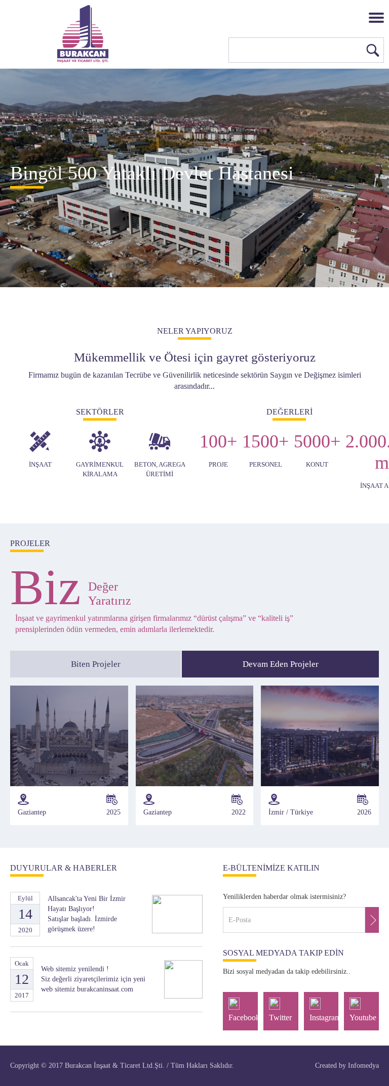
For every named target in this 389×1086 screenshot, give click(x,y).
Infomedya (363, 1065)
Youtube (362, 1017)
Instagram (324, 1017)
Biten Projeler (96, 664)
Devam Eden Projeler (281, 664)
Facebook (243, 1017)
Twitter (280, 1017)
